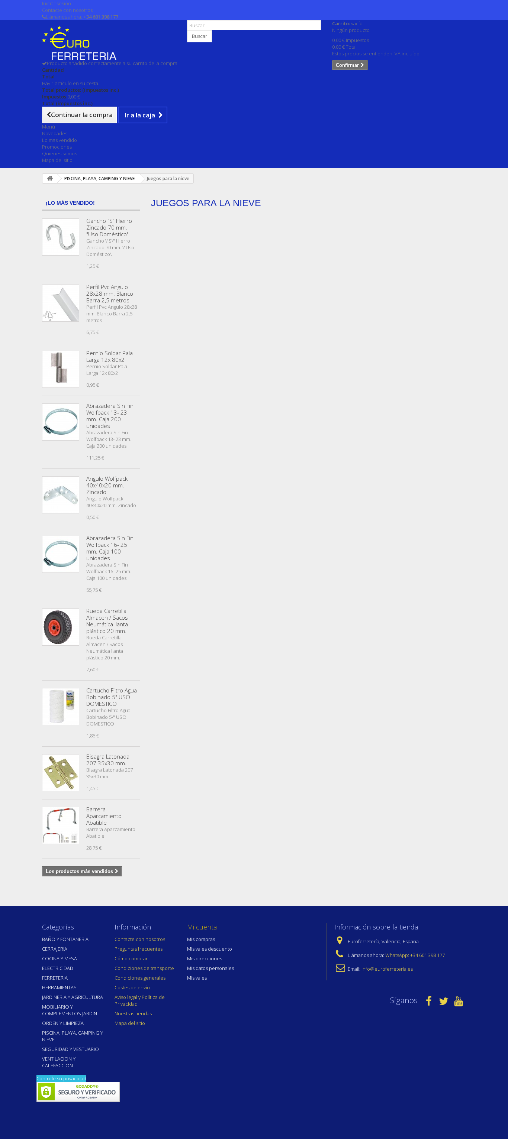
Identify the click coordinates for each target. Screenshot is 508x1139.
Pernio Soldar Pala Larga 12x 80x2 (109, 356)
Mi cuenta (202, 926)
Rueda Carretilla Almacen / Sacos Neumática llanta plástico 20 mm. (107, 621)
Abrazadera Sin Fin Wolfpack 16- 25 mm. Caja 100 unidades (110, 548)
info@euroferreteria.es (387, 969)
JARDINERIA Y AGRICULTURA (72, 997)
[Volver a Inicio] (50, 178)
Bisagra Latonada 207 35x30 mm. (107, 760)
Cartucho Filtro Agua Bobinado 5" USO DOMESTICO (111, 697)
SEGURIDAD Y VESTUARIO (70, 1049)
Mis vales (197, 977)
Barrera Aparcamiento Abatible (104, 815)
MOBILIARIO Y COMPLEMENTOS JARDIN (69, 1010)
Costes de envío (132, 987)
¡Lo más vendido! (70, 203)
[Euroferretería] (109, 43)
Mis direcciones (204, 958)
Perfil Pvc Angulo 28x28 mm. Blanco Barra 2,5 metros (109, 293)
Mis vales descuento (209, 948)
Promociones (57, 146)
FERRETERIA (55, 977)
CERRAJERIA (54, 948)
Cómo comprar (131, 958)
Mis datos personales (210, 968)
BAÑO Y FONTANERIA (65, 939)
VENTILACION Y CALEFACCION (58, 1062)
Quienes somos (59, 153)
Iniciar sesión (56, 3)
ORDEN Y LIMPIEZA (63, 1023)
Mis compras (201, 939)
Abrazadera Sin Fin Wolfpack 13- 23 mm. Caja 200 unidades (110, 415)
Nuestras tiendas (133, 1013)
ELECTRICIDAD (57, 968)
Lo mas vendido (59, 140)
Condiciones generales (140, 977)
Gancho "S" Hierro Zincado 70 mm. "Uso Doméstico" (109, 227)
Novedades (54, 133)
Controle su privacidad (61, 1078)
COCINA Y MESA (59, 958)
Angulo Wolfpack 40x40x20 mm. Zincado (107, 485)
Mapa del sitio (57, 160)
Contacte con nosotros (67, 10)
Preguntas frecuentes (139, 948)
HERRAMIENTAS (59, 987)
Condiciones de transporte (144, 968)
